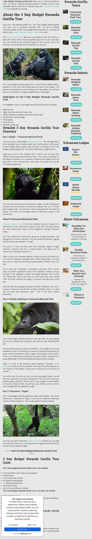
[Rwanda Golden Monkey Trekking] (66, 132)
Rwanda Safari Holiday (75, 113)
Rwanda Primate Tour (75, 30)
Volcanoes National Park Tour (75, 15)
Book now (75, 22)
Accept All (22, 529)
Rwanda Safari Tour (75, 97)
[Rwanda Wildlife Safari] (66, 84)
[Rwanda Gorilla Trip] (66, 48)
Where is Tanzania (79, 296)
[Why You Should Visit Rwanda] (66, 280)
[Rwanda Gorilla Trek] (66, 63)
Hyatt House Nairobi (76, 188)
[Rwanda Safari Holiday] (66, 115)
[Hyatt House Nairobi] (66, 191)
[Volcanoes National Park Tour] (65, 17)
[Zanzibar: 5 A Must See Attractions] (66, 235)
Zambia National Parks (78, 251)
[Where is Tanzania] (66, 299)
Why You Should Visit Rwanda (79, 273)
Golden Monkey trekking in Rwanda (26, 32)
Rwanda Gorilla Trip (75, 45)
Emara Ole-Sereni (76, 153)
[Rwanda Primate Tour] (66, 32)
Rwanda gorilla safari (15, 37)
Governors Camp (75, 170)
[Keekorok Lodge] (66, 209)
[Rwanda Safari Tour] (66, 100)
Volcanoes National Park (12, 224)
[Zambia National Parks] (66, 257)
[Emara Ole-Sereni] (66, 156)
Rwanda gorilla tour (34, 141)
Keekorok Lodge (75, 206)
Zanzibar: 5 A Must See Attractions (79, 228)
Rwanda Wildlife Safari (75, 82)
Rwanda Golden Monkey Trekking (76, 129)
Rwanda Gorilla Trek (75, 61)
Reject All (32, 525)
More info (76, 244)
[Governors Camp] (65, 174)
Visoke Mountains (34, 441)
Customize (13, 525)
